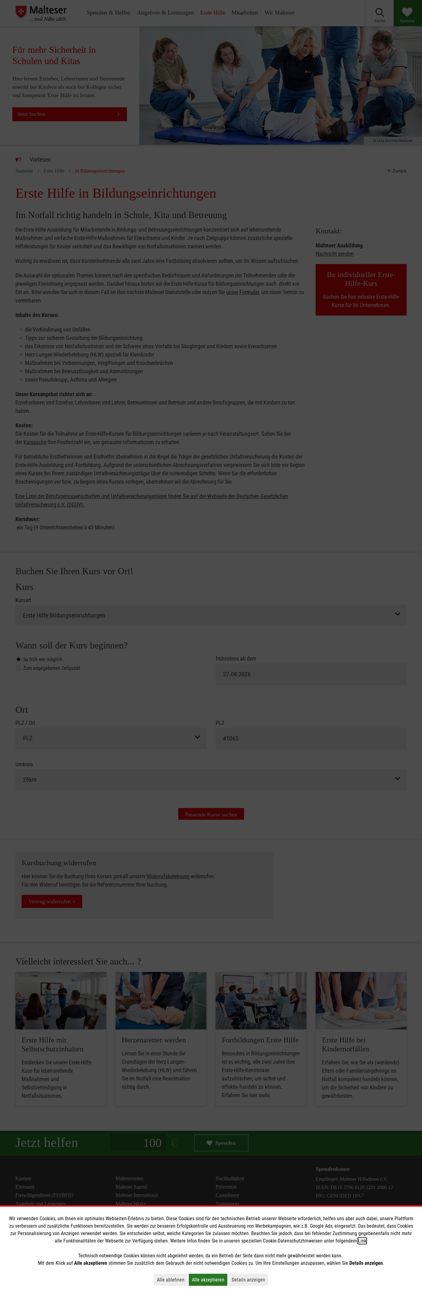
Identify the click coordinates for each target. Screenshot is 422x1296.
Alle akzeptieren (209, 1280)
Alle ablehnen (172, 1280)
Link (362, 1241)
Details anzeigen (250, 1280)
